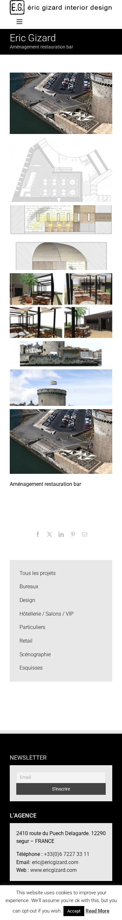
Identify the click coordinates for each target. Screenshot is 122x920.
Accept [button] (73, 911)
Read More (97, 911)
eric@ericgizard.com (55, 862)
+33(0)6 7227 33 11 (66, 854)
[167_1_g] (61, 441)
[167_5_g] (61, 169)
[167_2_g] (61, 373)
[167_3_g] (61, 305)
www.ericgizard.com (53, 870)
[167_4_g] (61, 237)
